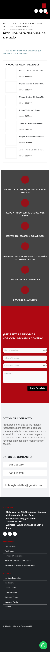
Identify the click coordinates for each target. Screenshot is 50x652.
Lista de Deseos (10, 587)
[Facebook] (36, 11)
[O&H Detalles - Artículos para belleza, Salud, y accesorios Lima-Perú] (10, 9)
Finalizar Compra (11, 592)
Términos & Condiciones (14, 556)
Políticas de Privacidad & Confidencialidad (20, 565)
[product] (11, 73)
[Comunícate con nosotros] (43, 645)
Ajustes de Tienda (11, 602)
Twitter (10, 534)
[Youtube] (45, 11)
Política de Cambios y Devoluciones (18, 560)
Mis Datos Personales (13, 578)
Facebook (5, 534)
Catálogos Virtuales (12, 597)
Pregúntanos (9, 551)
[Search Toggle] (25, 9)
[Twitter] (41, 11)
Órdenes (8, 607)
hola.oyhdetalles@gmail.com (23, 485)
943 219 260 (16, 464)
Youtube (15, 534)
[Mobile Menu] (44, 5)
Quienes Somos (10, 546)
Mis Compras (9, 583)
